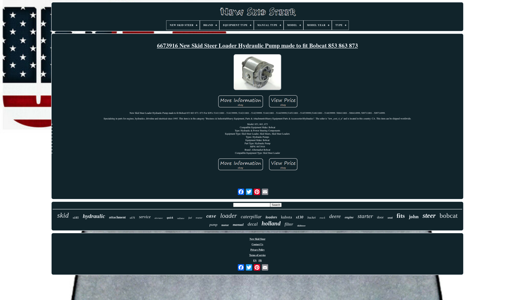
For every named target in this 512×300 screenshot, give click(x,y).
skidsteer (301, 225)
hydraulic (94, 216)
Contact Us (257, 244)
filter (289, 224)
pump (213, 225)
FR (260, 260)
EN (255, 260)
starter (365, 216)
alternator (159, 218)
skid (63, 215)
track (322, 217)
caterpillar (251, 216)
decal (253, 224)
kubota (286, 217)
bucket (311, 217)
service (145, 216)
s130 (299, 217)
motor (225, 225)
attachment (117, 217)
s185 (76, 217)
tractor (199, 217)
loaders (271, 217)
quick (170, 217)
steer (429, 215)
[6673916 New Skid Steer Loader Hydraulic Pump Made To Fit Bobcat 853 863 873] (257, 72)
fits (401, 215)
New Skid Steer (257, 239)
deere (335, 216)
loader (228, 215)
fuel (190, 217)
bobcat (449, 215)
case (211, 215)
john (414, 216)
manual (238, 225)
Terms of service (257, 255)
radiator (180, 218)
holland (271, 223)
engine (349, 217)
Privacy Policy (257, 249)
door (380, 217)
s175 (132, 217)
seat (390, 217)
